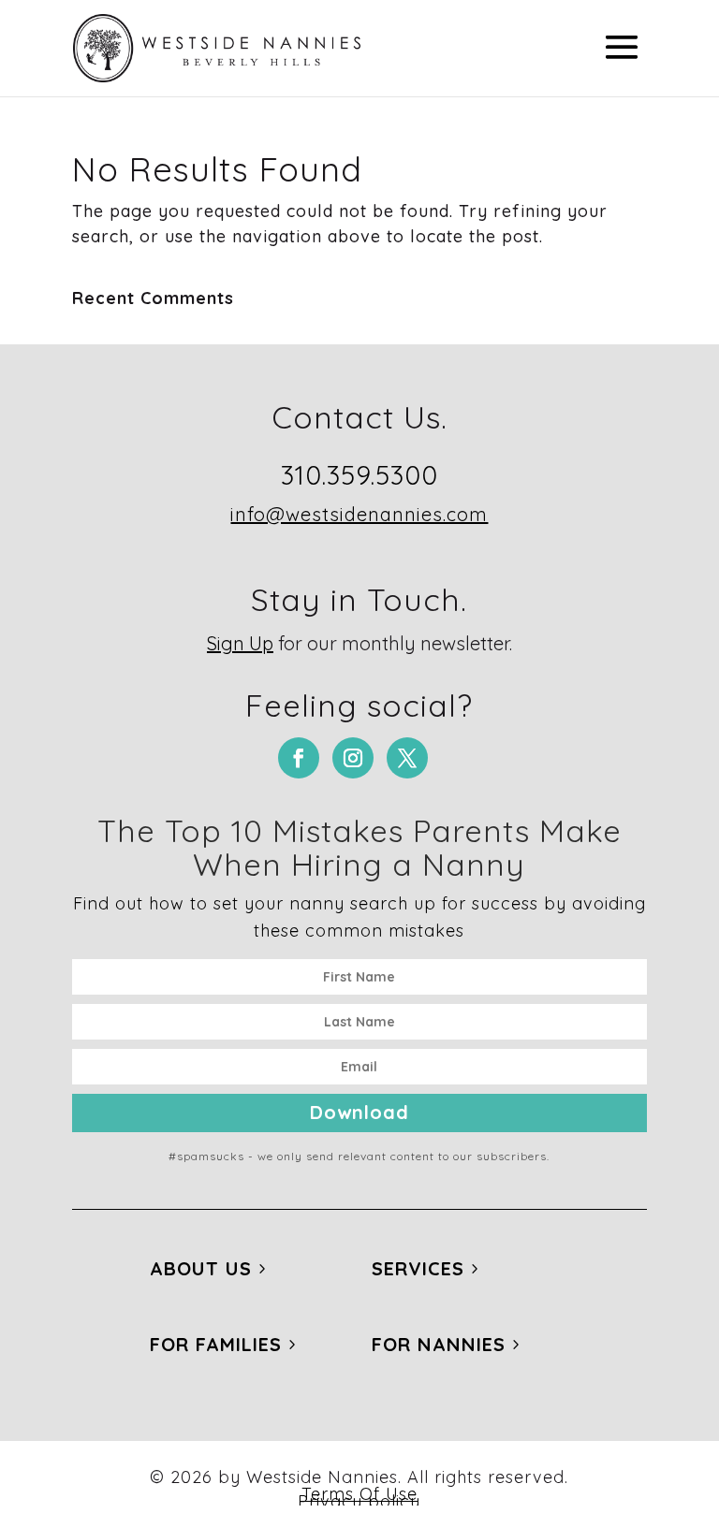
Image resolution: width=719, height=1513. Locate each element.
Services (418, 1268)
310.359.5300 (359, 474)
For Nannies (439, 1344)
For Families (216, 1344)
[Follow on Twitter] (407, 757)
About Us (201, 1268)
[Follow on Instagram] (353, 757)
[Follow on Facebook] (298, 757)
